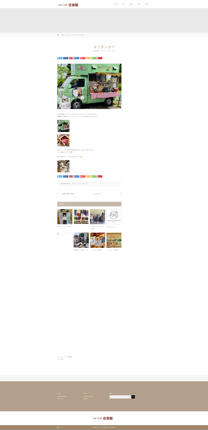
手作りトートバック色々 (64, 226)
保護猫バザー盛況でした (81, 250)
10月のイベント (110, 226)
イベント (103, 50)
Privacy (146, 4)
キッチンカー (108, 50)
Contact (131, 4)
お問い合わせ (60, 398)
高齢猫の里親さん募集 (68, 193)
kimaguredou (67, 183)
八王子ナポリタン (97, 193)
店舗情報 (85, 398)
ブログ (112, 50)
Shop (123, 4)
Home (116, 4)
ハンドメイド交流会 (96, 250)
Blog (139, 4)
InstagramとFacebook (62, 396)
